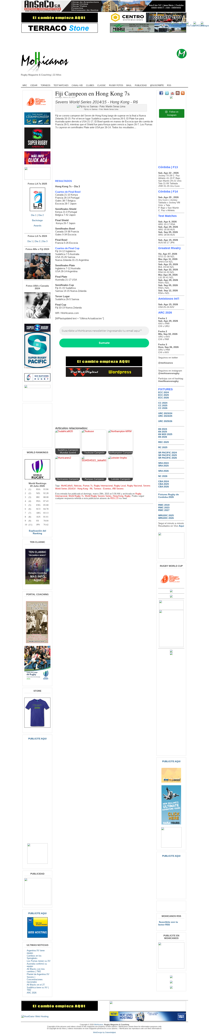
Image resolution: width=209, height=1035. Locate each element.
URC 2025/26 (165, 421)
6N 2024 (162, 429)
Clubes (90, 85)
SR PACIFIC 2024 (167, 452)
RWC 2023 (163, 507)
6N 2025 (162, 431)
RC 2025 (162, 447)
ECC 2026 (163, 397)
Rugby (37, 81)
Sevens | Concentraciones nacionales (35, 979)
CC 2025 (162, 405)
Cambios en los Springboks (34, 957)
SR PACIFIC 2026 (167, 457)
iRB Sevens (118, 489)
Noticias (78, 486)
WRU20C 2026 (166, 518)
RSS (169, 85)
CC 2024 (162, 403)
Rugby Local (120, 486)
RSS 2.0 (114, 498)
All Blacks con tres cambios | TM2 (36, 970)
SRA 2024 (163, 463)
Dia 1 (33, 215)
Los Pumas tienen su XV (38, 961)
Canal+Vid (77, 85)
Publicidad (141, 85)
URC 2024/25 (165, 416)
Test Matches (61, 85)
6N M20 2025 (165, 434)
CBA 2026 (163, 486)
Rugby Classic (77, 81)
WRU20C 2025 (166, 515)
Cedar (33, 85)
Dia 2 (41, 215)
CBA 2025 (163, 484)
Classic (101, 85)
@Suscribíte (157, 85)
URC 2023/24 (165, 413)
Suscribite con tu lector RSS (168, 923)
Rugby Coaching (96, 81)
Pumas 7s (88, 486)
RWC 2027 (163, 510)
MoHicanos (98, 1025)
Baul (129, 85)
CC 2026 (162, 408)
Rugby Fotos (116, 85)
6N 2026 (162, 437)
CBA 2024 (163, 481)
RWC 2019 (163, 505)
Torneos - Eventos (102, 489)
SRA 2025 (163, 465)
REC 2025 (163, 442)
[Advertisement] (109, 41)
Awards (37, 225)
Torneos (45, 85)
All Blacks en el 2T (36, 984)
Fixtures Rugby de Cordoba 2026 (168, 495)
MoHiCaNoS (67, 486)
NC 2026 (162, 476)
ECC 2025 (163, 395)
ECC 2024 (163, 392)
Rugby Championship (55, 81)
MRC (25, 85)
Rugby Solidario (136, 81)
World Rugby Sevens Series (98, 496)
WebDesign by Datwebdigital (104, 1032)
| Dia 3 (44, 241)
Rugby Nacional (134, 486)
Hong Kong (118, 496)
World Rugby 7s (76, 496)
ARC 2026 (31, 992)
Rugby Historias (116, 81)
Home (26, 81)
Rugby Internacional (103, 486)
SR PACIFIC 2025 (167, 455)
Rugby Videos (155, 81)
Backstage (37, 220)
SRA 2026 (163, 471)
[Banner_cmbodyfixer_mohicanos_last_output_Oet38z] (104, 365)
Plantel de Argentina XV (38, 974)
